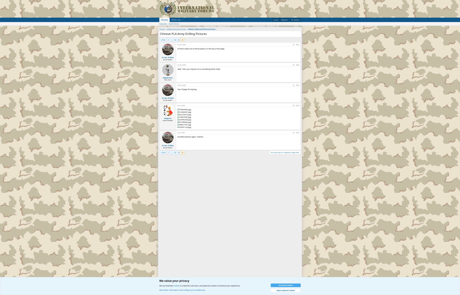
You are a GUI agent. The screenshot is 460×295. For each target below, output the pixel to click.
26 (182, 40)
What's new (176, 20)
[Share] (293, 44)
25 (179, 40)
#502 (297, 65)
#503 (297, 85)
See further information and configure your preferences (182, 290)
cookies (176, 285)
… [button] (171, 40)
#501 (297, 45)
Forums (164, 20)
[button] (182, 20)
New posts (163, 24)
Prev (163, 40)
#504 (297, 105)
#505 (297, 133)
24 (175, 40)
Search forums (174, 24)
